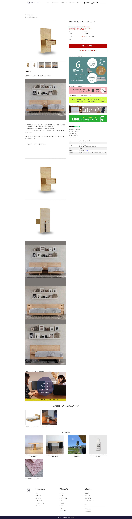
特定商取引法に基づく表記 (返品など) (77, 129)
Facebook (88, 508)
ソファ (62, 500)
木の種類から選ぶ (31, 17)
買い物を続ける (73, 133)
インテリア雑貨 (64, 498)
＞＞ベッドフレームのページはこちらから (35, 144)
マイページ (87, 495)
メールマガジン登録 (89, 500)
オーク (37, 17)
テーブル (62, 493)
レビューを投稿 (73, 137)
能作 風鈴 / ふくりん (76, 454)
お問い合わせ (38, 495)
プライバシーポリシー (40, 503)
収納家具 (62, 503)
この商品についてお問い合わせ (88, 50)
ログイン (87, 493)
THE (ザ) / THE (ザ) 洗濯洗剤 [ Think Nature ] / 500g (98, 454)
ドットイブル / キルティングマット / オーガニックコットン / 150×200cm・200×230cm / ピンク (42, 478)
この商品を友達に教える (74, 131)
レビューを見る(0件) (74, 135)
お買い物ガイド (39, 500)
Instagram (89, 511)
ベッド (29, 14)
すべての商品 (30, 15)
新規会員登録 (88, 498)
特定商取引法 (38, 498)
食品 (61, 508)
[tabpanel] (45, 40)
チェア (62, 495)
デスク (62, 505)
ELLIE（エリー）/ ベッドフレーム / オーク (36, 426)
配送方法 (37, 505)
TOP (25, 14)
